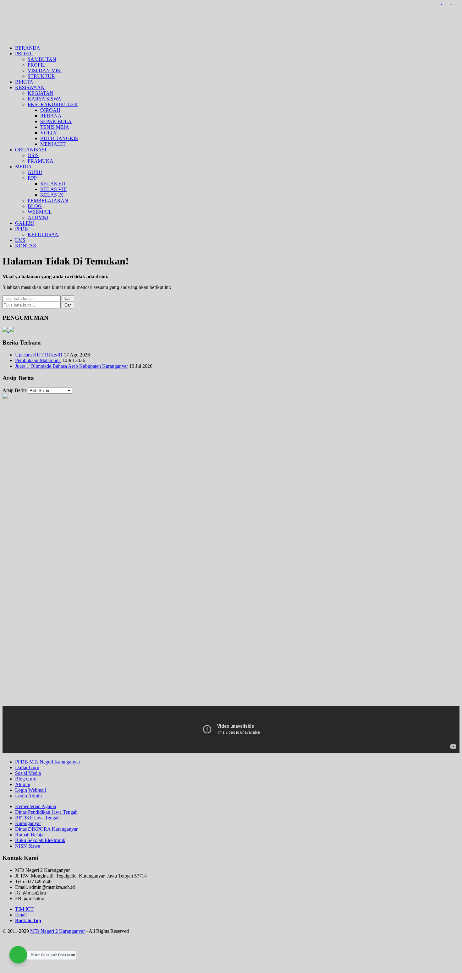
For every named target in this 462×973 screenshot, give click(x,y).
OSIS (33, 155)
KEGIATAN (40, 93)
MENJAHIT (53, 144)
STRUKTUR (41, 76)
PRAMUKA (40, 161)
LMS (20, 240)
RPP (32, 178)
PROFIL (24, 53)
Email (21, 914)
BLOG (35, 206)
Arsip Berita (15, 390)
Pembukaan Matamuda (38, 360)
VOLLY (48, 132)
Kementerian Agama (35, 806)
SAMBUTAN (42, 59)
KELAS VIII (53, 189)
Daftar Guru (27, 767)
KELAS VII (52, 183)
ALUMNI (38, 217)
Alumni (22, 784)
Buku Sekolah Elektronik (40, 840)
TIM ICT (24, 909)
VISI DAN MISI (45, 70)
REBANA (51, 115)
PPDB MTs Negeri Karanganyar (47, 761)
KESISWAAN (30, 87)
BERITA (24, 81)
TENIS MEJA (54, 127)
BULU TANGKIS (59, 138)
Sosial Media (28, 773)
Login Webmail (30, 790)
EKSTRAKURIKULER (53, 104)
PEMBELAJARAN (48, 200)
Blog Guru (25, 778)
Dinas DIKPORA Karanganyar (46, 829)
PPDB (21, 228)
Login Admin (28, 795)
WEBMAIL (40, 212)
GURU (35, 172)
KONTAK (26, 245)
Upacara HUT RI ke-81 (39, 354)
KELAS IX (51, 195)
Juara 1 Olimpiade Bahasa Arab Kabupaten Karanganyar (71, 366)
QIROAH (50, 110)
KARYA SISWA (44, 98)
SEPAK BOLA (56, 121)
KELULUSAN (43, 234)
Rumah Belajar (30, 834)
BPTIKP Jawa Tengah (37, 817)
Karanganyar (28, 823)
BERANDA (27, 48)
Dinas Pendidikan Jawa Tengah (46, 812)
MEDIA (23, 166)
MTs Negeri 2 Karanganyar (231, 21)
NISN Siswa (27, 846)
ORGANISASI (30, 149)
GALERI (24, 223)
